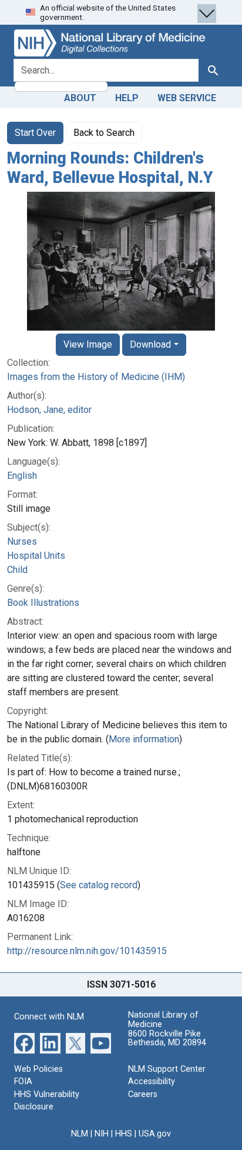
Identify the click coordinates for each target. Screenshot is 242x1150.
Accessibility (151, 1081)
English (22, 475)
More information (144, 739)
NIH (102, 1134)
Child (17, 569)
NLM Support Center (167, 1069)
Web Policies (38, 1069)
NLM (79, 1134)
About (80, 98)
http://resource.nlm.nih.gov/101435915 (87, 950)
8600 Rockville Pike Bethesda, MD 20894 (167, 1038)
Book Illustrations (43, 602)
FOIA (23, 1081)
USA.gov (155, 1134)
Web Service (186, 98)
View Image (87, 344)
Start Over (35, 132)
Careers (142, 1094)
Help (127, 98)
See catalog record (98, 885)
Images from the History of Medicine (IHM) (96, 376)
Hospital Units (36, 555)
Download (150, 344)
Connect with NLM (49, 1017)
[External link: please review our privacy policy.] (24, 1042)
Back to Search (104, 132)
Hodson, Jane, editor (49, 409)
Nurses (22, 541)
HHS (123, 1134)
